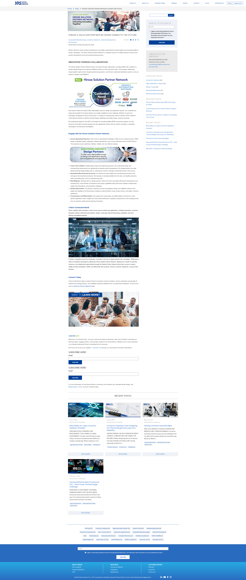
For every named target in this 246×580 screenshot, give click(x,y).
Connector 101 (122, 447)
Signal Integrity (87, 444)
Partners (151, 567)
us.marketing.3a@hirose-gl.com (159, 64)
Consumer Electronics (126, 536)
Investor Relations (78, 569)
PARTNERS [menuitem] (218, 3)
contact (80, 387)
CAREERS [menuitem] (174, 3)
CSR (73, 572)
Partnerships (73, 42)
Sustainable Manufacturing (77, 40)
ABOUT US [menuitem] (145, 3)
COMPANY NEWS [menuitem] (160, 3)
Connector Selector (116, 567)
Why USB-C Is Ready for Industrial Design (159, 148)
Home (70, 8)
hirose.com (72, 387)
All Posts (88, 528)
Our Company (76, 567)
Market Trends (152, 87)
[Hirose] (15, 3)
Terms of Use (129, 577)
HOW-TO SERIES (157, 536)
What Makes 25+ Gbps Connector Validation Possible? (82, 426)
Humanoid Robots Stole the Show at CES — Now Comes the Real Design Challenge (84, 484)
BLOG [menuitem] (207, 3)
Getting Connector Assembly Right (157, 138)
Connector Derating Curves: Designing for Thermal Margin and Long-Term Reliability (122, 427)
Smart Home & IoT (102, 539)
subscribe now (96, 347)
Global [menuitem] (229, 3)
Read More (85, 454)
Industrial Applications (108, 40)
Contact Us (152, 572)
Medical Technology (159, 532)
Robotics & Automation (154, 94)
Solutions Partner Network (82, 286)
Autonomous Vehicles (108, 536)
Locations (151, 569)
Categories (114, 569)
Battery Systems (130, 539)
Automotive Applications (122, 532)
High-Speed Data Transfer (156, 83)
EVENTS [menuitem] (185, 3)
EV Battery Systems (142, 536)
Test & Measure (96, 444)
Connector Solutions (93, 40)
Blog (77, 8)
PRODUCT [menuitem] (133, 3)
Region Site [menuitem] (238, 3)
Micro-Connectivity (104, 532)
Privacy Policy (120, 577)
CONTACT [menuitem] (197, 3)
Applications (114, 572)
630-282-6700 (153, 67)
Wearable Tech (158, 539)
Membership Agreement (143, 577)
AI (85, 536)
